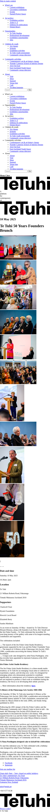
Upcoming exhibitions (18, 10)
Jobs (11, 40)
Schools (13, 48)
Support (13, 81)
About (7, 74)
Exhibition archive (17, 20)
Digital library (15, 27)
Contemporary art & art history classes (24, 61)
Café (11, 85)
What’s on (9, 5)
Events (12, 12)
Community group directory (20, 55)
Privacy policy (5, 809)
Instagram (8, 765)
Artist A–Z (14, 22)
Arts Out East (15, 66)
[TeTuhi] (25, 189)
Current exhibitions (17, 7)
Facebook (8, 763)
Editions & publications (19, 25)
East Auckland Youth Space (20, 68)
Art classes (14, 46)
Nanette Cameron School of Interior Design (26, 63)
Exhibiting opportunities (19, 38)
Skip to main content (8, 1)
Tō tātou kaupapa (16, 87)
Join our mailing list (7, 769)
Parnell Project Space (18, 14)
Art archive (9, 18)
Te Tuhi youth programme (20, 53)
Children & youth (11, 44)
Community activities (13, 59)
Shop (12, 79)
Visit (11, 76)
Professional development (19, 35)
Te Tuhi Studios (16, 33)
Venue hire (14, 83)
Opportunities (10, 31)
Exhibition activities (17, 51)
